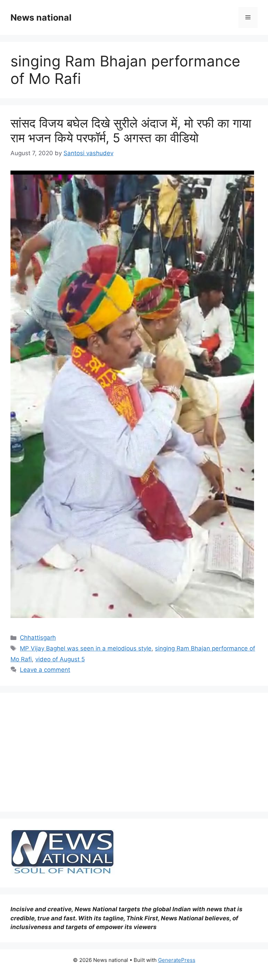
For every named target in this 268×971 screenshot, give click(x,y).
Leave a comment (45, 669)
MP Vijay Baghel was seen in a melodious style (85, 648)
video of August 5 (60, 659)
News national (41, 17)
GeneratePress (176, 960)
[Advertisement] (134, 752)
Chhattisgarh (38, 637)
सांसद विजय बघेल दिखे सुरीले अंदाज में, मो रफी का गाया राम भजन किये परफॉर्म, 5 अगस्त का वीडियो (130, 130)
